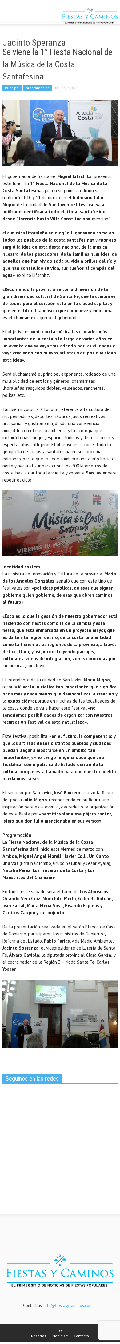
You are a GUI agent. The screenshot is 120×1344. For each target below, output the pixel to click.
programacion (38, 88)
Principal (12, 88)
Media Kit (60, 1336)
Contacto (81, 1336)
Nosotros (38, 1336)
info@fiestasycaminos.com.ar (70, 1305)
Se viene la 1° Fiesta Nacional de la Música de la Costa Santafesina (57, 64)
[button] (23, 16)
